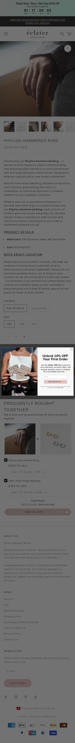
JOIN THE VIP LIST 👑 (55, 382)
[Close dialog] (71, 349)
